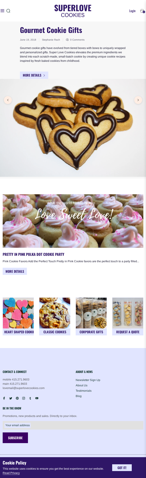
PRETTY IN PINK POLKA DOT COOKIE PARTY (33, 254)
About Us (81, 385)
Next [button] (138, 100)
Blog (79, 396)
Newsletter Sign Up (88, 380)
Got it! (122, 467)
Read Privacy (11, 472)
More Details (32, 75)
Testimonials (84, 390)
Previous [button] (8, 100)
